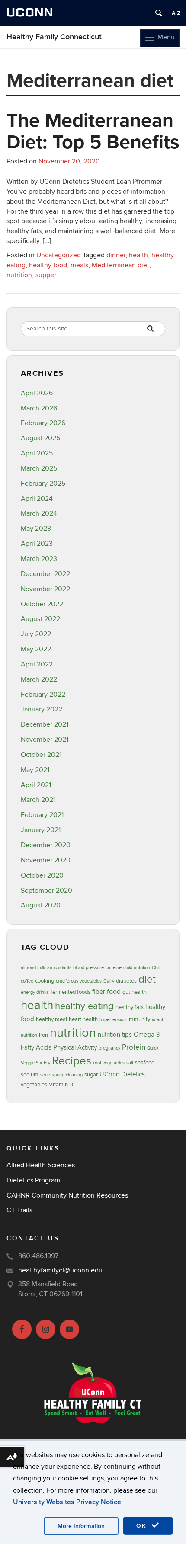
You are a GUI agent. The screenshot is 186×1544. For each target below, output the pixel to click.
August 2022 (40, 619)
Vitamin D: (61, 1084)
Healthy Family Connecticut (54, 37)
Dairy (108, 981)
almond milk (33, 968)
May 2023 (36, 528)
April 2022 (37, 664)
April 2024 (37, 498)
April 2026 (37, 393)
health (138, 255)
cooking (44, 980)
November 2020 (46, 860)
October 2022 (42, 604)
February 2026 (43, 423)
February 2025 (43, 483)
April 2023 (37, 543)
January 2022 (41, 709)
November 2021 (44, 739)
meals (79, 265)
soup (45, 1075)
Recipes (71, 1061)
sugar (91, 1074)
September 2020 (46, 890)
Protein (133, 1047)
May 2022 (36, 649)
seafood (144, 1062)
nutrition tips (115, 1034)
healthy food (48, 265)
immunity (139, 1019)
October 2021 (41, 754)
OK (142, 1525)
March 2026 (39, 408)
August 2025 (40, 438)
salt (129, 1063)
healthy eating (84, 1006)
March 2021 (38, 799)
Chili (156, 968)
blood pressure (88, 968)
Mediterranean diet (120, 265)
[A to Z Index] (176, 13)
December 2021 (44, 724)
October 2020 (42, 875)
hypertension (112, 1019)
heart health (83, 1019)
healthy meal (51, 1019)
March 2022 (39, 679)
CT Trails (19, 1210)
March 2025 (39, 468)
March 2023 (39, 558)
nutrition (19, 275)
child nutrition (136, 968)
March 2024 (39, 513)
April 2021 (36, 785)
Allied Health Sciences (40, 1165)
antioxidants (59, 968)
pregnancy (109, 1048)
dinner (115, 255)
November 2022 (45, 589)
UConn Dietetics (122, 1074)
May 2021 (35, 770)
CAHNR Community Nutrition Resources (67, 1195)
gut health (134, 992)
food (114, 991)
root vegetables (109, 1063)
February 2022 (43, 694)
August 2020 (41, 905)
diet (147, 979)
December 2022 (45, 574)
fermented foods (70, 992)
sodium (29, 1074)
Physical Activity (75, 1047)
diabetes (126, 980)
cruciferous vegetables (79, 981)
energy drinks (35, 992)
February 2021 (42, 814)
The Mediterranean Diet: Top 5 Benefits (92, 131)
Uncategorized (58, 255)
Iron (43, 1034)
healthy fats (129, 1007)
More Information (81, 1526)
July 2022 (36, 634)
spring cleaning (67, 1075)
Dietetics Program (33, 1180)
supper (45, 275)
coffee (27, 981)
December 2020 (46, 845)
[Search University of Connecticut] (159, 13)
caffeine (114, 968)
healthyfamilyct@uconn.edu (60, 1270)
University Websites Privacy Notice (67, 1502)
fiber (98, 992)
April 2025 (37, 453)
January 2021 (41, 830)
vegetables (34, 1084)
